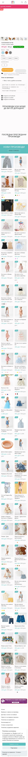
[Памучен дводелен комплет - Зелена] (2, 564)
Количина (5, 61)
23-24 (10, 58)
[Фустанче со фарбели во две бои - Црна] (2, 258)
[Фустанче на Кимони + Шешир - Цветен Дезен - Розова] (19, 372)
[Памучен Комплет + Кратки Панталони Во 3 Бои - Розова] (15, 565)
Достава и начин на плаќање (13, 84)
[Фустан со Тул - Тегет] (7, 394)
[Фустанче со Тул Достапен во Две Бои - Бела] (15, 282)
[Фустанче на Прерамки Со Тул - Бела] (15, 327)
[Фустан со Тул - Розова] (2, 394)
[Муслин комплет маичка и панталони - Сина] (17, 610)
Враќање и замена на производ (10, 88)
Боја (5, 49)
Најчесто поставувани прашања (9, 717)
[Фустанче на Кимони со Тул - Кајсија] (5, 372)
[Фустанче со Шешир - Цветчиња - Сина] (17, 258)
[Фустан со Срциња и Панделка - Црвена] (15, 394)
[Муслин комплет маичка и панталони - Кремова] (15, 610)
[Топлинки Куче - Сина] (2, 126)
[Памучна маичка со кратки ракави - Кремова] (17, 542)
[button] (21, 70)
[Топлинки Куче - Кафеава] (4, 126)
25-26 (16, 58)
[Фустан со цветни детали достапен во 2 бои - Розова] (4, 350)
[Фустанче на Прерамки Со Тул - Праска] (17, 327)
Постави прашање (9, 90)
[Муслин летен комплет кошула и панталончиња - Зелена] (15, 588)
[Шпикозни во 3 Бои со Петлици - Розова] (19, 195)
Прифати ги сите (13, 744)
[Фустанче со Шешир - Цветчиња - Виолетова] (15, 258)
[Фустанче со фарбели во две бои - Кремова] (4, 258)
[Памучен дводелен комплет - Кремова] (5, 564)
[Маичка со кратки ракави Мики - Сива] (17, 692)
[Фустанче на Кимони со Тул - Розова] (7, 372)
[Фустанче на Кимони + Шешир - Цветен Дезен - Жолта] (17, 372)
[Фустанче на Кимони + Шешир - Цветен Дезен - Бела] (15, 372)
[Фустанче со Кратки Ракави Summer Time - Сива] (2, 304)
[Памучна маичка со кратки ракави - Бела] (15, 542)
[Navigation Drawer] (3, 2)
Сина (2, 52)
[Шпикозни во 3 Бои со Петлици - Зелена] (15, 195)
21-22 (4, 58)
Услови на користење (7, 725)
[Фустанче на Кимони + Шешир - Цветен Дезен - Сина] (21, 372)
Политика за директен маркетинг (10, 727)
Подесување (14, 748)
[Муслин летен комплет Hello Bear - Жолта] (2, 610)
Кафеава (6, 52)
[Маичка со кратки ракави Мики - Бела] (15, 692)
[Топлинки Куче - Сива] (5, 126)
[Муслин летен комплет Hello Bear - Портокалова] (4, 610)
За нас (3, 709)
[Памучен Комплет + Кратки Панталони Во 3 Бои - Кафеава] (19, 565)
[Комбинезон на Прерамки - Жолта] (4, 197)
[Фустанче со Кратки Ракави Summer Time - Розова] (5, 304)
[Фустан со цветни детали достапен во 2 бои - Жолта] (2, 350)
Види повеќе (14, 150)
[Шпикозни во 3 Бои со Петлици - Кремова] (17, 195)
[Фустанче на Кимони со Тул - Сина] (2, 372)
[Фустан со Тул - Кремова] (5, 394)
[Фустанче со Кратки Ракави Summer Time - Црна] (4, 304)
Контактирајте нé (5, 722)
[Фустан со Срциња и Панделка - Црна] (17, 394)
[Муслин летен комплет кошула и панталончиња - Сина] (17, 588)
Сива (10, 52)
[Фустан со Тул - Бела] (4, 394)
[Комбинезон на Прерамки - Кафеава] (2, 197)
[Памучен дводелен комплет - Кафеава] (4, 564)
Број (3, 55)
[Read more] (14, 701)
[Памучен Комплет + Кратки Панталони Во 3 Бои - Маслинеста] (17, 565)
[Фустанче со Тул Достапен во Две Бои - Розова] (17, 282)
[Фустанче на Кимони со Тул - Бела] (4, 372)
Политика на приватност (8, 752)
